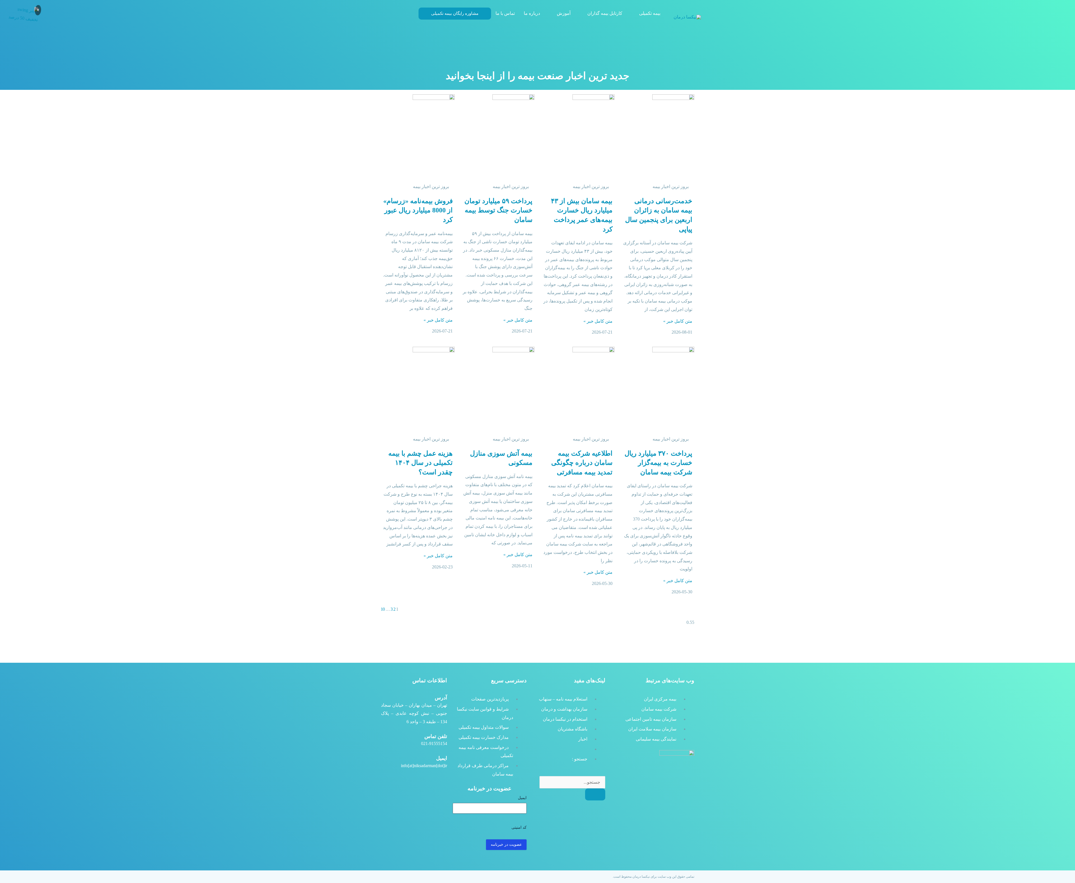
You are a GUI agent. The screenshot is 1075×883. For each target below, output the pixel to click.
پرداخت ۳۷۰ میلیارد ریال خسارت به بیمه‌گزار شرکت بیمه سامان (658, 463)
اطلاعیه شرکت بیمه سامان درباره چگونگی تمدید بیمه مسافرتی (582, 463)
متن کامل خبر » (677, 321)
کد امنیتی (519, 827)
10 (383, 609)
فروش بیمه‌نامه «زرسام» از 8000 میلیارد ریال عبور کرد (418, 210)
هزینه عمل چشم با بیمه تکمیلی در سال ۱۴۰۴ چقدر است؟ (420, 463)
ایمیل (522, 798)
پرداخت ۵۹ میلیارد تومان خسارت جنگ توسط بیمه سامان (498, 210)
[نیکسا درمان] (687, 16)
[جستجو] (595, 794)
